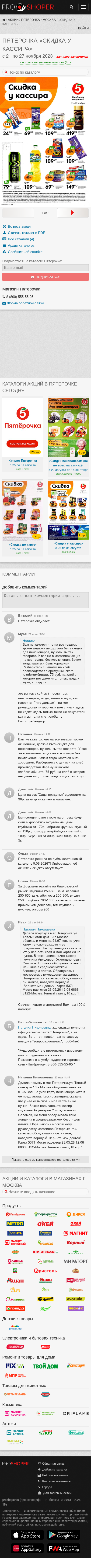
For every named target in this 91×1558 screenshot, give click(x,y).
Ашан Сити (45, 1280)
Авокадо (76, 1299)
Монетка (45, 1242)
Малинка (15, 1299)
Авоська (45, 1261)
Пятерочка (30, 19)
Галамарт (76, 1366)
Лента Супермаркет (45, 1233)
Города (46, 1487)
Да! (15, 1271)
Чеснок (76, 1308)
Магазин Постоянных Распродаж (15, 1375)
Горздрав (76, 1432)
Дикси (76, 1214)
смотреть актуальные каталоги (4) (44, 62)
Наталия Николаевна (39, 929)
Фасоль (76, 1289)
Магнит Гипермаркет (15, 1242)
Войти (83, 28)
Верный (76, 1242)
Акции (13, 19)
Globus (15, 1252)
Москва (49, 19)
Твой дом (45, 1366)
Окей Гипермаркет (45, 1223)
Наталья (29, 640)
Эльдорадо (15, 1346)
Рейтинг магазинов (55, 1475)
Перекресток (45, 1214)
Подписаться (47, 277)
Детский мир (15, 1327)
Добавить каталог (54, 1469)
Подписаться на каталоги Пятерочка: (32, 260)
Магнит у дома (76, 1233)
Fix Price (15, 1366)
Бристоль (45, 1271)
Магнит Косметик (15, 1413)
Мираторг (76, 1261)
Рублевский (76, 1271)
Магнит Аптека (15, 1432)
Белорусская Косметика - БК (45, 1413)
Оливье (15, 1261)
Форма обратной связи (25, 302)
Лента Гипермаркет (15, 1233)
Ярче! (45, 1308)
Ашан (15, 1280)
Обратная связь (53, 1463)
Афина (45, 1289)
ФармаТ (15, 1442)
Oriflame (76, 1413)
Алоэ (45, 1432)
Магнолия (76, 1252)
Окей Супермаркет (76, 1223)
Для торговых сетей (56, 1492)
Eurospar (45, 1252)
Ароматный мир (15, 1289)
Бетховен (45, 1394)
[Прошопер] (3, 19)
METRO (15, 1223)
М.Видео (45, 1346)
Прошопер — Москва (28, 7)
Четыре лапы (15, 1394)
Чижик (45, 1299)
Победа (15, 1308)
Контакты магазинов (56, 1481)
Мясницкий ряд (76, 1280)
